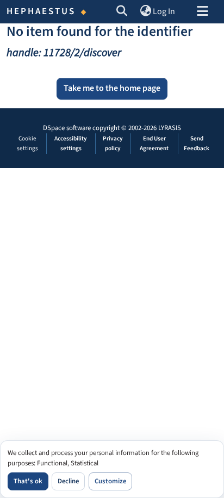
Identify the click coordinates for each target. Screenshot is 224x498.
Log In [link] (164, 11)
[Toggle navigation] (202, 12)
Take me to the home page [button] (112, 88)
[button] (122, 12)
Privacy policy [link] (113, 143)
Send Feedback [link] (196, 143)
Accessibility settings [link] (70, 143)
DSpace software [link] (67, 128)
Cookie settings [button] (27, 143)
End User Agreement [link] (154, 143)
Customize (110, 481)
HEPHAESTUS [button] (41, 11)
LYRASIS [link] (169, 128)
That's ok (28, 481)
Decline (68, 481)
